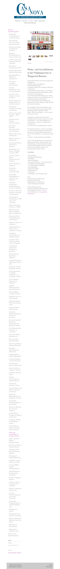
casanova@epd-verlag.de (14, 553)
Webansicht (49, 567)
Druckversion (13, 565)
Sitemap (19, 565)
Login (50, 565)
